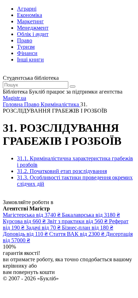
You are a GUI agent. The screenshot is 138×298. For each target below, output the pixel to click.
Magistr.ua (14, 98)
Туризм (26, 47)
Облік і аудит (32, 34)
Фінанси (27, 53)
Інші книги (30, 59)
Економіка (29, 15)
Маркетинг (30, 21)
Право (24, 40)
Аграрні (26, 9)
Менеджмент (32, 28)
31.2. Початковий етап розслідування (62, 171)
